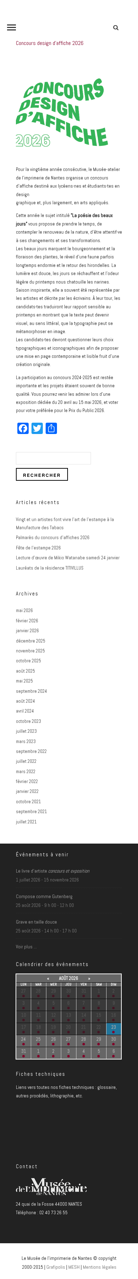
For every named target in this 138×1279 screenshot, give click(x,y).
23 (113, 1027)
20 (68, 1027)
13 (68, 1015)
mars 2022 (25, 772)
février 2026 (27, 621)
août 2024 (25, 701)
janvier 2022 (27, 791)
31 (83, 991)
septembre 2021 (31, 812)
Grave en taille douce (36, 922)
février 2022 (27, 781)
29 (53, 991)
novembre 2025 (30, 651)
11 (38, 1015)
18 (38, 1027)
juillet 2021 (26, 822)
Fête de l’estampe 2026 (38, 548)
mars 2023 (26, 741)
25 (38, 1039)
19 (53, 1027)
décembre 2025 (30, 641)
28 (38, 991)
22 (99, 1027)
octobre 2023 (28, 721)
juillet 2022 (26, 761)
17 (23, 1027)
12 (53, 1015)
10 (23, 1015)
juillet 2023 (26, 731)
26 (53, 1039)
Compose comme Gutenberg (44, 896)
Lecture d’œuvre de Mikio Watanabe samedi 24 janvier (68, 558)
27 (23, 991)
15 (98, 1015)
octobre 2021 (28, 802)
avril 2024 (25, 711)
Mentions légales (99, 1267)
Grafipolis (55, 1267)
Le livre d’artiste (52, 871)
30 (68, 991)
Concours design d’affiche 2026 (50, 43)
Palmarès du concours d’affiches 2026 (53, 538)
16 (113, 1015)
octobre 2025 (28, 661)
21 (83, 1027)
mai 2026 (24, 610)
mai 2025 (24, 681)
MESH (74, 1267)
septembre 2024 (31, 691)
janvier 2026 (27, 631)
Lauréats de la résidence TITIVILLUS (50, 568)
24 (23, 1039)
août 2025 (25, 671)
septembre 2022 (31, 751)
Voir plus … (26, 947)
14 (83, 1015)
